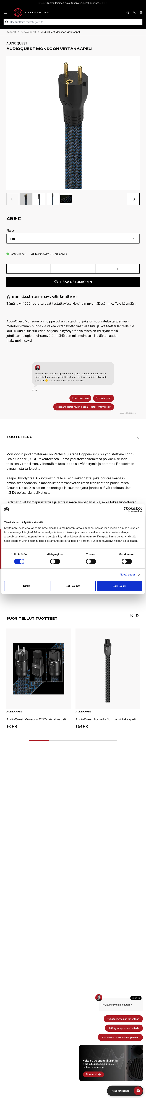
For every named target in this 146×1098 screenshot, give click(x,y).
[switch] (55, 561)
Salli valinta (73, 585)
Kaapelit (11, 31)
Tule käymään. (126, 303)
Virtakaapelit (28, 31)
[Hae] (7, 22)
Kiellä (26, 585)
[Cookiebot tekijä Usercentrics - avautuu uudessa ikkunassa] (126, 509)
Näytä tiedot (127, 574)
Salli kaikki (119, 585)
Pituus (10, 230)
